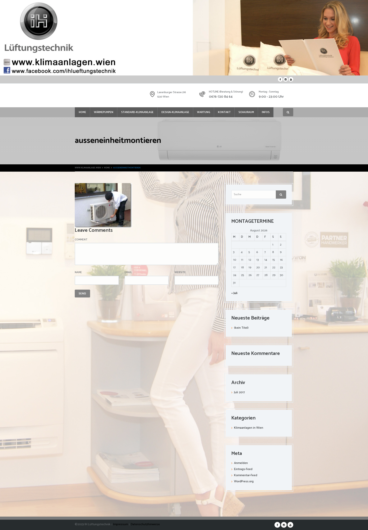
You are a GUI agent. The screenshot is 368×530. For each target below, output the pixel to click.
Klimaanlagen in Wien (248, 427)
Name (78, 272)
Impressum (121, 524)
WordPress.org (244, 481)
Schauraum (246, 112)
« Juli (234, 293)
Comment (81, 240)
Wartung (203, 112)
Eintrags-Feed (243, 469)
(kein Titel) (241, 327)
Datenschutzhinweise (145, 524)
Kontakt (224, 112)
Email (128, 272)
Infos (265, 112)
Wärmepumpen (103, 112)
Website (180, 272)
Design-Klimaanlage (175, 112)
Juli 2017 (239, 392)
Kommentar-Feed (245, 475)
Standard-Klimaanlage (137, 112)
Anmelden (241, 463)
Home (82, 112)
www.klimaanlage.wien (88, 168)
